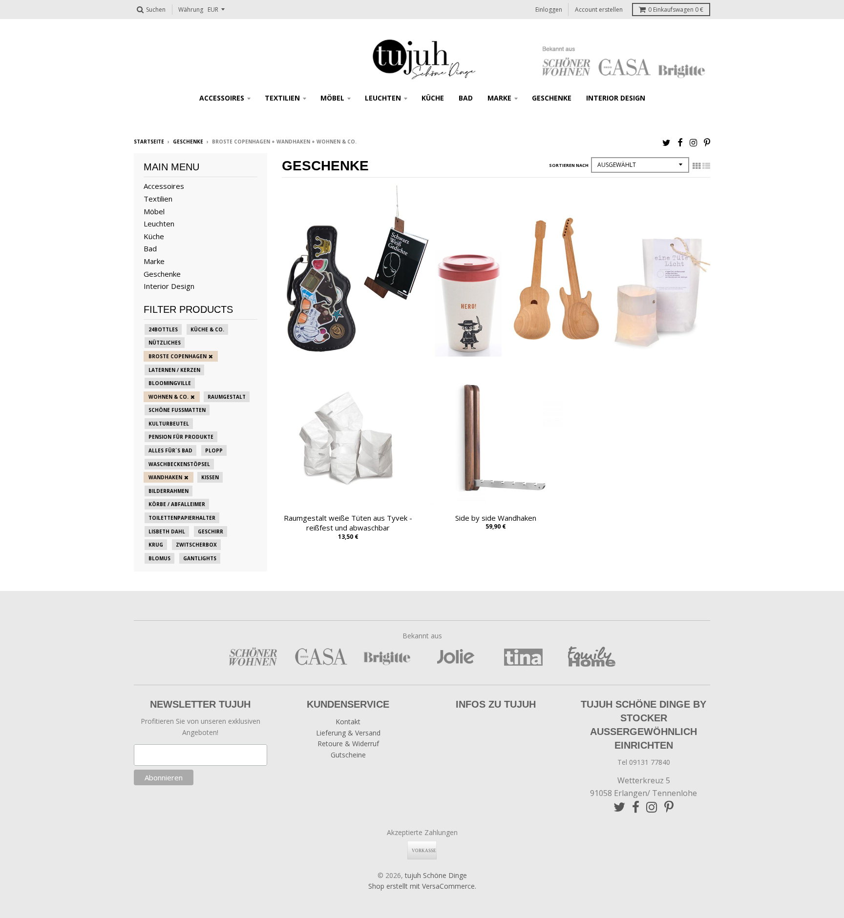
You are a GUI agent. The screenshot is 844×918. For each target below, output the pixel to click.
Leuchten (383, 97)
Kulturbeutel (168, 423)
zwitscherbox (196, 544)
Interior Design (615, 97)
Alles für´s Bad (170, 450)
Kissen (210, 477)
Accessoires (221, 97)
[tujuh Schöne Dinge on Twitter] (666, 142)
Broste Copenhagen (177, 356)
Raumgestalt (227, 396)
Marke (499, 97)
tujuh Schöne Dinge (436, 875)
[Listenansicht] (706, 166)
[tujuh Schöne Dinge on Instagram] (693, 142)
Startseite (149, 141)
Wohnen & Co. (168, 396)
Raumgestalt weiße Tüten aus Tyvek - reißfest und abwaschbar (348, 523)
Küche (433, 97)
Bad (466, 97)
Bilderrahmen (168, 491)
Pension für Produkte (180, 436)
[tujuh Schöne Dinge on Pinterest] (707, 142)
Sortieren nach (569, 165)
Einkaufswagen (675, 9)
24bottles (163, 329)
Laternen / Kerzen (174, 370)
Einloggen (548, 9)
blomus (159, 558)
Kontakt (348, 721)
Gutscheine (348, 754)
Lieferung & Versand (348, 732)
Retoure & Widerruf (348, 743)
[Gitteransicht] (696, 166)
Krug (155, 544)
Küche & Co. (207, 329)
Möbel (332, 97)
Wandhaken (165, 477)
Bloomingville (169, 383)
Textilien (282, 97)
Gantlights (199, 558)
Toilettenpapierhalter (181, 517)
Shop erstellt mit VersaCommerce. (422, 886)
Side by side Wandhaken (495, 518)
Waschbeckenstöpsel (179, 464)
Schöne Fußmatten (177, 410)
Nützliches (164, 342)
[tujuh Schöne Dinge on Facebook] (680, 142)
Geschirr (210, 531)
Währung (190, 9)
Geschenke (551, 97)
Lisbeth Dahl (166, 531)
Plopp (214, 450)
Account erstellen (599, 9)
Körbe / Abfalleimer (176, 504)
